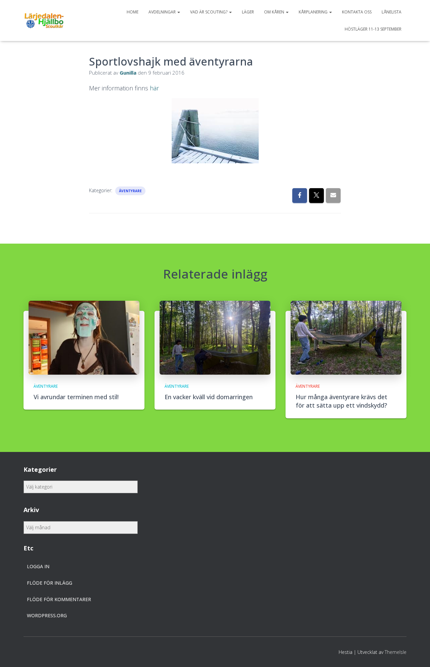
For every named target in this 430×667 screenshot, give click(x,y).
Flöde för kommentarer (59, 599)
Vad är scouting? (209, 12)
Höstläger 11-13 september (373, 29)
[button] (178, 12)
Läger (248, 12)
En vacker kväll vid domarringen (209, 397)
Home (132, 12)
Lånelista (391, 12)
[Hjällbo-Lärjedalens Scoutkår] (44, 20)
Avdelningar (162, 12)
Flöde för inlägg (49, 583)
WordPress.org (47, 615)
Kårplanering (314, 12)
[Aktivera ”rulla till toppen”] (416, 653)
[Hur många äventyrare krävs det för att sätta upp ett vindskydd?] (346, 337)
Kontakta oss (357, 12)
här (154, 88)
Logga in (38, 566)
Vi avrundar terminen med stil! (76, 397)
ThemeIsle (395, 652)
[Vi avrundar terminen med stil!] (84, 337)
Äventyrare (130, 191)
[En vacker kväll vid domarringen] (215, 337)
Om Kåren (274, 12)
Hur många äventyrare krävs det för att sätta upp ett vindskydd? (341, 401)
